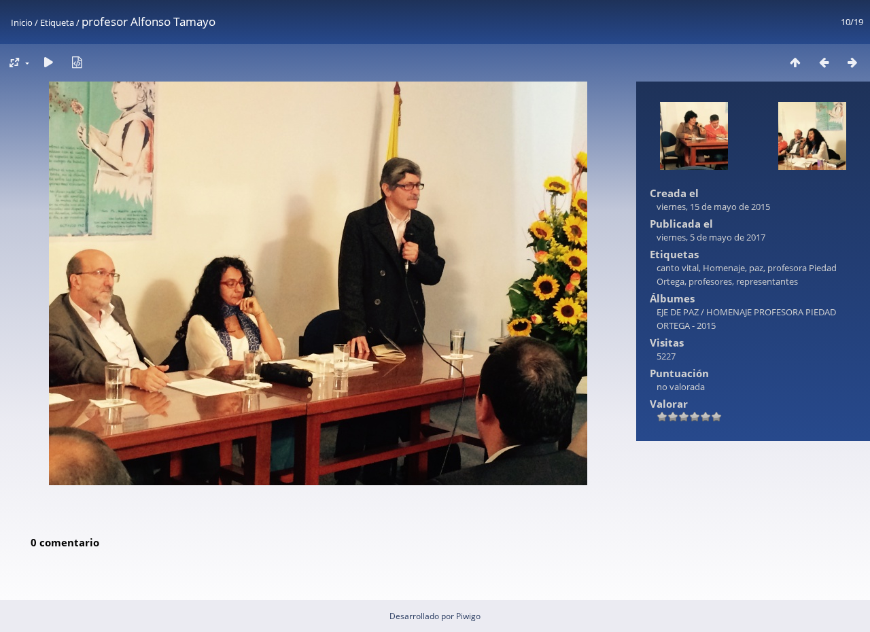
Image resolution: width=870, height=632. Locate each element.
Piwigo (468, 616)
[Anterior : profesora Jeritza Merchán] (824, 62)
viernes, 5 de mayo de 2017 (711, 237)
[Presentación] (48, 62)
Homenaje (724, 268)
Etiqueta (57, 22)
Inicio (22, 22)
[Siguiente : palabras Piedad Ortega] (852, 62)
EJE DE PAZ (678, 312)
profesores (710, 281)
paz (756, 268)
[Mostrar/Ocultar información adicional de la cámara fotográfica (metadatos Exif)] (77, 62)
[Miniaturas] (795, 62)
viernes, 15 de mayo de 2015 (713, 206)
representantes (767, 281)
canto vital (678, 268)
